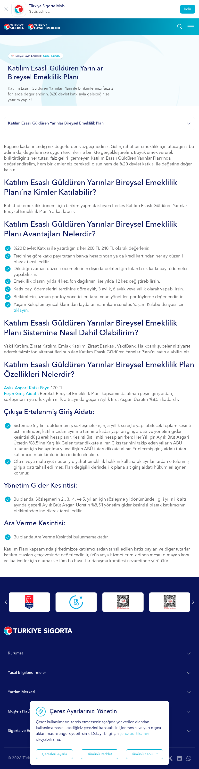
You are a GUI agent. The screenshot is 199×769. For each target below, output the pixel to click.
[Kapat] (6, 9)
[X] (170, 758)
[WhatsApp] (188, 758)
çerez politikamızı (134, 734)
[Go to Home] (90, 27)
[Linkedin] (179, 758)
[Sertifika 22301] (169, 602)
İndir (187, 9)
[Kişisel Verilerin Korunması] (76, 602)
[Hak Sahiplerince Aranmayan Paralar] (29, 602)
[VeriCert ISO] (123, 602)
